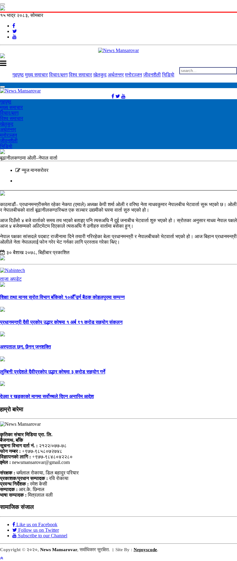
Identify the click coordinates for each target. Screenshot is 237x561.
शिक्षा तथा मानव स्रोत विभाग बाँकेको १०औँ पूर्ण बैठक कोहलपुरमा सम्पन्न (62, 297)
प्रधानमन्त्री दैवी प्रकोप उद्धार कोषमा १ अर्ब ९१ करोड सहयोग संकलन (61, 322)
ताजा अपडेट (11, 279)
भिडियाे (168, 74)
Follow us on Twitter (38, 530)
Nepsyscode (145, 549)
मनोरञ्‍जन (133, 74)
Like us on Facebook (36, 524)
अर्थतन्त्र (116, 74)
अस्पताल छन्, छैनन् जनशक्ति (25, 346)
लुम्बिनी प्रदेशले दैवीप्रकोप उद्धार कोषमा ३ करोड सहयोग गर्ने (52, 371)
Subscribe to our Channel (42, 535)
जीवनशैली (152, 74)
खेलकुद (99, 74)
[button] (1, 558)
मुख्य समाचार (36, 74)
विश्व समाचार (80, 74)
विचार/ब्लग (58, 74)
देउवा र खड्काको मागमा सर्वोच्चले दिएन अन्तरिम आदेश (47, 396)
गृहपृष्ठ (18, 74)
